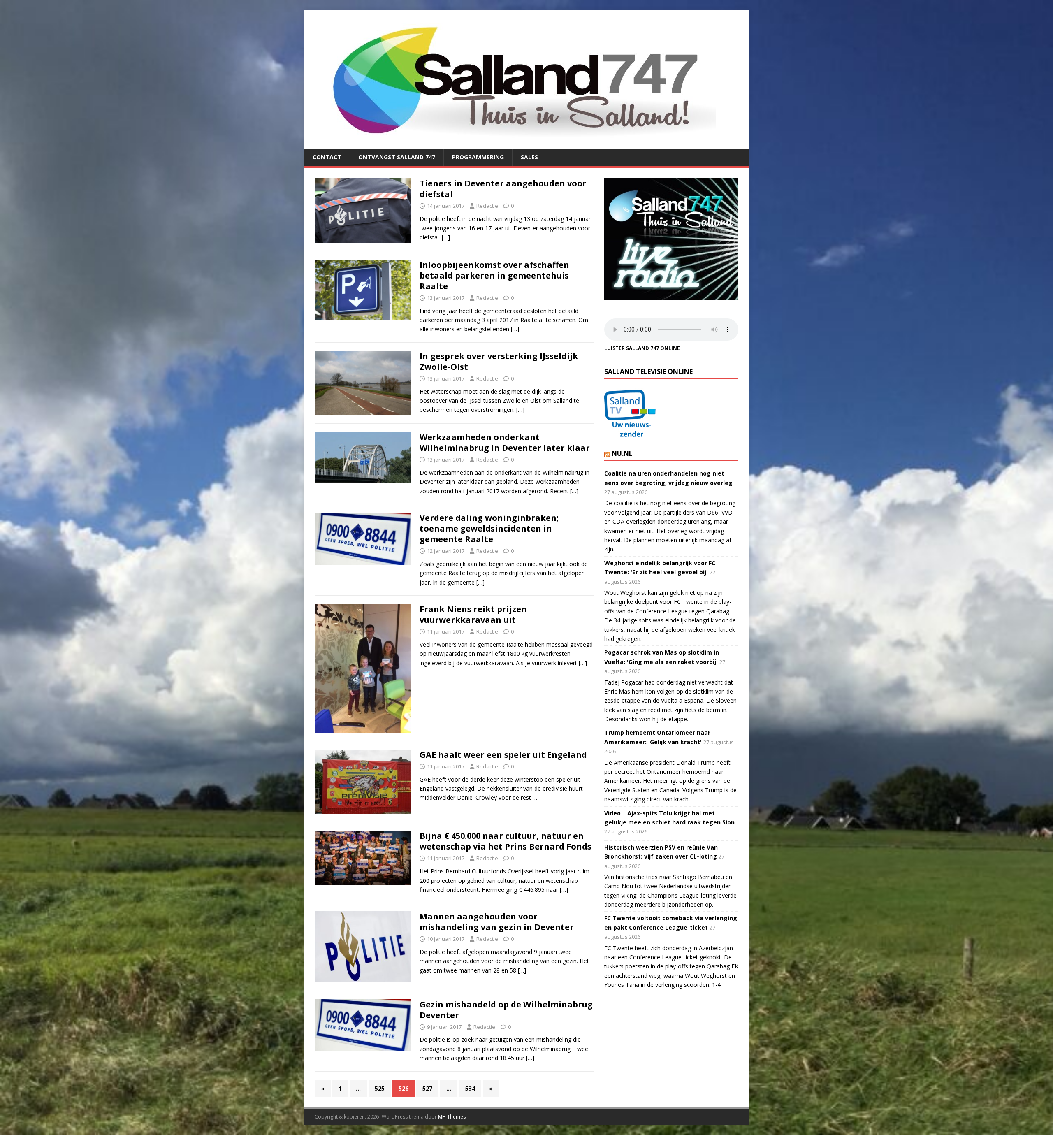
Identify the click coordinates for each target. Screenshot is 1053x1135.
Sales (529, 157)
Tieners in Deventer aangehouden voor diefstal (503, 189)
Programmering (478, 157)
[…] (446, 237)
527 (427, 1088)
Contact (327, 157)
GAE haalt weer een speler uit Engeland (503, 754)
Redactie (487, 205)
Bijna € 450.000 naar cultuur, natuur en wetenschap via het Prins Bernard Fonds (505, 841)
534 (470, 1088)
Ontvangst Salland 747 (396, 157)
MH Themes (452, 1116)
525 (380, 1088)
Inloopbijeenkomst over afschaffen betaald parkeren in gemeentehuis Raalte (494, 275)
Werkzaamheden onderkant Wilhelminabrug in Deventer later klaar (505, 442)
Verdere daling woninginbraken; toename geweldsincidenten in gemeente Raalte (489, 528)
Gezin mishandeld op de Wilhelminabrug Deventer (506, 1010)
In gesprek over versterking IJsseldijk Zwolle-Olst (499, 361)
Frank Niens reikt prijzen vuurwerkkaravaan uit (473, 614)
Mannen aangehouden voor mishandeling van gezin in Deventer (497, 922)
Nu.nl (622, 453)
